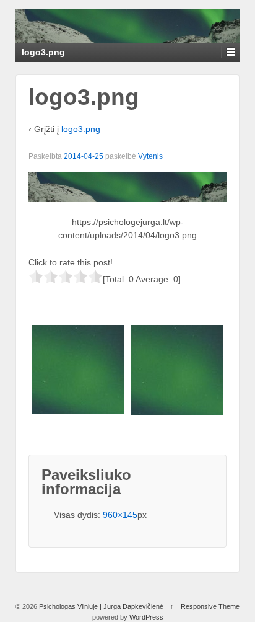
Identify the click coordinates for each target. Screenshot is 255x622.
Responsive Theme (210, 606)
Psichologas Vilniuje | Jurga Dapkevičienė (101, 606)
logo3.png (80, 129)
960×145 (120, 515)
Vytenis (150, 156)
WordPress (146, 617)
